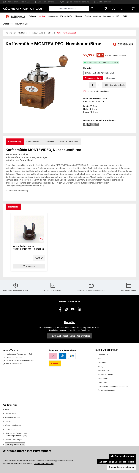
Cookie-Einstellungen (13, 440)
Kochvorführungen (105, 374)
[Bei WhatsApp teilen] (93, 124)
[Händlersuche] (121, 8)
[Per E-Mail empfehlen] (97, 124)
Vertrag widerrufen (15, 444)
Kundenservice (10, 405)
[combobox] (69, 8)
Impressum (102, 382)
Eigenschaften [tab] (33, 142)
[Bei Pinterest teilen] (89, 124)
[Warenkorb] (132, 8)
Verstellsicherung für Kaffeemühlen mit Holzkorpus (28, 247)
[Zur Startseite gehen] (23, 8)
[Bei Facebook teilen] (85, 124)
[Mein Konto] (113, 8)
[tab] (15, 141)
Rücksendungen (11, 429)
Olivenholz (110, 78)
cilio (99, 359)
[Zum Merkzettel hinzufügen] (41, 239)
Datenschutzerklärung (44, 463)
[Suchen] (92, 8)
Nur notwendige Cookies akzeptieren (117, 462)
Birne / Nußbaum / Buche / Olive (99, 73)
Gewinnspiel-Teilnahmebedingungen (113, 386)
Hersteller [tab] (49, 142)
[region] (42, 82)
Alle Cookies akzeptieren (122, 456)
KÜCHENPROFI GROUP (106, 350)
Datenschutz (103, 378)
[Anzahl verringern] (86, 85)
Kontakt (8, 421)
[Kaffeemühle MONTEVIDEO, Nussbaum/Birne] (41, 82)
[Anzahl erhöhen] (98, 85)
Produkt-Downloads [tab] (69, 142)
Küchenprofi (103, 355)
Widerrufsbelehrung (13, 425)
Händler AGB (10, 413)
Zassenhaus (103, 362)
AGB (7, 409)
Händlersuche (103, 370)
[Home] (16, 16)
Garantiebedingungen (106, 390)
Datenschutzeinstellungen (122, 467)
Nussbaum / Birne (93, 78)
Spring (100, 366)
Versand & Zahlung (12, 417)
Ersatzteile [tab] (13, 207)
